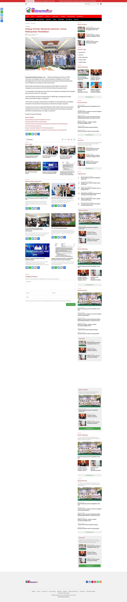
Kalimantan (39, 16)
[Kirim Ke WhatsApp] (74, 139)
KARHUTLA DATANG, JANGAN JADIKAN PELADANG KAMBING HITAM (96, 91)
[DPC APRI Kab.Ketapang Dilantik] (33, 166)
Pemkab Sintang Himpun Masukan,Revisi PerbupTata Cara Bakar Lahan (91, 194)
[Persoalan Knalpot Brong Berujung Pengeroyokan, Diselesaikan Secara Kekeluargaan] (68, 150)
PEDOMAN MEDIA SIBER (63, 593)
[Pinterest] (92, 582)
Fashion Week (82, 59)
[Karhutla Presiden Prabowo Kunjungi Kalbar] (50, 150)
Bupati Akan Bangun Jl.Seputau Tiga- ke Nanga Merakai (91, 188)
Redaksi (63, 16)
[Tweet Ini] (65, 139)
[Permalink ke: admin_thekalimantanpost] (26, 34)
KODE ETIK (44, 591)
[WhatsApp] (98, 582)
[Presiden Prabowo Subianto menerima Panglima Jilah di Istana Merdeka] (81, 36)
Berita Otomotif (30, 19)
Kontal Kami (80, 16)
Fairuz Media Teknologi (63, 596)
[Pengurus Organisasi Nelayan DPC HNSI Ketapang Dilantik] (50, 166)
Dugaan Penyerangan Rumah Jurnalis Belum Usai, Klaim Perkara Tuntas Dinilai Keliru (46, 130)
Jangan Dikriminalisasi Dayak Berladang (88, 127)
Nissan (54, 19)
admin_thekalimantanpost (33, 34)
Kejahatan (48, 19)
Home (27, 16)
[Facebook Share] (63, 139)
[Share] (1, 20)
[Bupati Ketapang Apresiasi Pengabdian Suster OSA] (33, 150)
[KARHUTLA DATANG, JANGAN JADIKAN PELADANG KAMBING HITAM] (96, 85)
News (32, 16)
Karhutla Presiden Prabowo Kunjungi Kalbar (36, 121)
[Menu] (26, 4)
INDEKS (33, 591)
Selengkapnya (89, 97)
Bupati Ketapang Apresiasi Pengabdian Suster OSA (37, 119)
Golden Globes (82, 62)
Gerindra (76, 19)
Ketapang (27, 26)
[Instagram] (95, 582)
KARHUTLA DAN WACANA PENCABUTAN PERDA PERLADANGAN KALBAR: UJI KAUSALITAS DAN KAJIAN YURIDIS (93, 42)
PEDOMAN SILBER (91, 591)
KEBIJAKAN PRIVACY (73, 591)
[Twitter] (89, 582)
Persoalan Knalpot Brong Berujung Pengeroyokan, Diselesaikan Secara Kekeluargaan (46, 123)
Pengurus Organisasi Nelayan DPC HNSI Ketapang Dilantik (39, 128)
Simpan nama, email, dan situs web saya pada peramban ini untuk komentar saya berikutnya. (49, 301)
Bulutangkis (61, 19)
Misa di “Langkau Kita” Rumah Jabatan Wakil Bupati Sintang (90, 199)
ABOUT (38, 591)
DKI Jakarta (69, 19)
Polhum (47, 16)
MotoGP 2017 (82, 52)
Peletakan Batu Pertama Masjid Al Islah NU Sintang (90, 183)
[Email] (1, 17)
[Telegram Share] (71, 139)
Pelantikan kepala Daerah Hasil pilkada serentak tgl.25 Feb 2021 (90, 204)
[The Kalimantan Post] (39, 10)
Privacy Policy (52, 591)
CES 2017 (81, 55)
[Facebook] (87, 582)
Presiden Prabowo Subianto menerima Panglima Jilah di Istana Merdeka (55, 1)
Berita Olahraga (40, 19)
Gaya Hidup (55, 16)
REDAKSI (59, 591)
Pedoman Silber (71, 16)
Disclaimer (82, 591)
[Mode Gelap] (101, 4)
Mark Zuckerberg (83, 57)
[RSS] (100, 582)
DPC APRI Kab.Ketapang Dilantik (33, 126)
